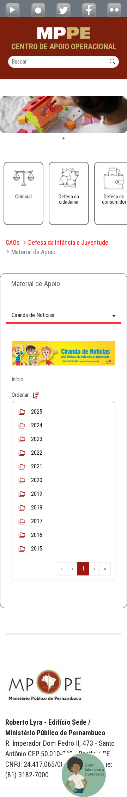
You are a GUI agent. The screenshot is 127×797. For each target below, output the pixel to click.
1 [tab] (63, 138)
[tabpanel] (63, 114)
